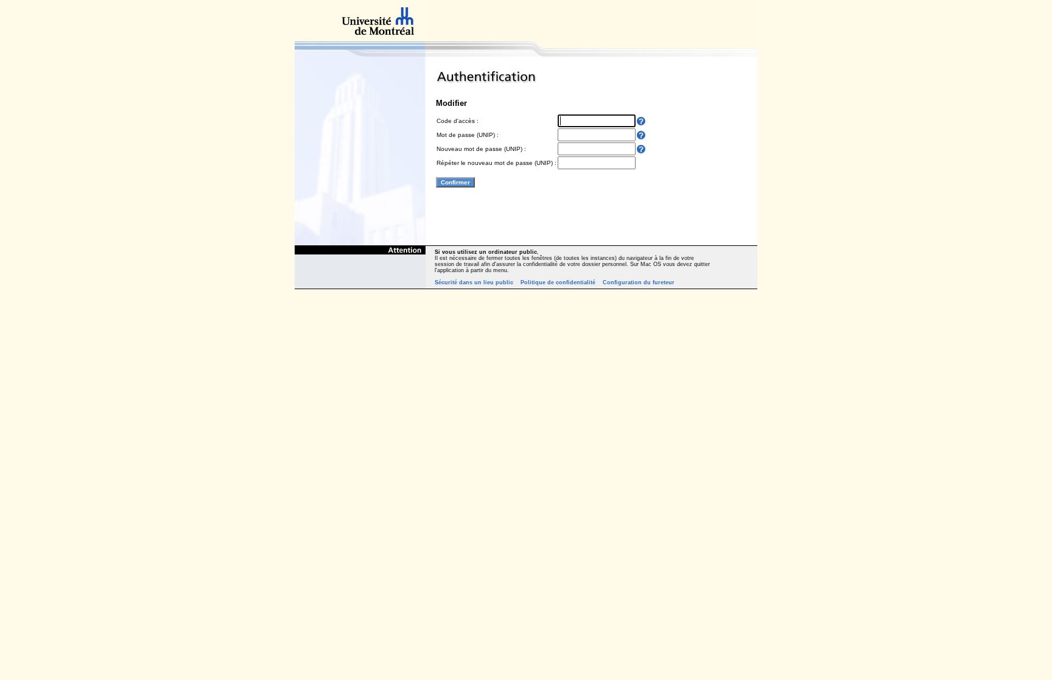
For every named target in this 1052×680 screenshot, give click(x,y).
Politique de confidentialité (558, 282)
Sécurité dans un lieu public (474, 282)
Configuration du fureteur (639, 282)
